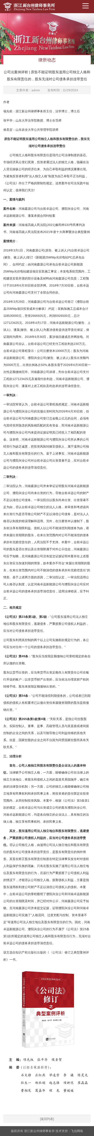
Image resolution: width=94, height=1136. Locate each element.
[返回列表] (47, 1119)
